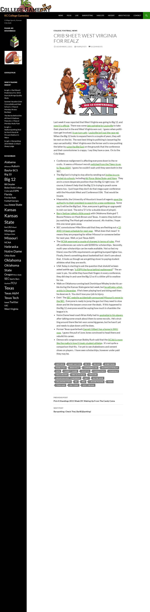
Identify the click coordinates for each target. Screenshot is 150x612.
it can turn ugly (79, 132)
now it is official (61, 125)
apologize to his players (111, 315)
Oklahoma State (63, 382)
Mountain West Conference (68, 378)
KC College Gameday (16, 15)
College (57, 31)
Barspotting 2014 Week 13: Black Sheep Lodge (12, 143)
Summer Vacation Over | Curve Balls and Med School (13, 104)
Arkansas (7, 166)
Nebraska (11, 247)
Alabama (10, 162)
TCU (14, 283)
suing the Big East (75, 146)
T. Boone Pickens (96, 382)
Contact (137, 15)
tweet (6, 302)
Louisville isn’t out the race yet (103, 132)
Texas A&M (60, 385)
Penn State (17, 275)
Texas (110, 382)
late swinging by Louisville (100, 125)
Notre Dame (98, 378)
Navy (86, 378)
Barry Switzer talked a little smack (73, 213)
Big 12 (87, 364)
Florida (8, 194)
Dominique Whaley (110, 368)
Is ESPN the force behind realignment (93, 269)
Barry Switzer (74, 364)
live (5, 227)
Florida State (10, 197)
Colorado (8, 191)
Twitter (14, 302)
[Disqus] (88, 458)
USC (6, 305)
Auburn (15, 166)
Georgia (15, 201)
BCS (15, 170)
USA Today (73, 385)
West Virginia (88, 385)
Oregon (8, 274)
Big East (97, 364)
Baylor (8, 170)
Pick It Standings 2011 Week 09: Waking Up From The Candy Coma (84, 399)
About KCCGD (124, 15)
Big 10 (8, 174)
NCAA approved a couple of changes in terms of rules (87, 241)
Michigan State (9, 234)
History (111, 15)
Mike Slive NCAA (78, 375)
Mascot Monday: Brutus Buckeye (11, 109)
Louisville (113, 371)
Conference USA (90, 368)
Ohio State (9, 255)
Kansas (10, 209)
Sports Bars (14, 279)
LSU (10, 227)
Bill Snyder (9, 184)
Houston (85, 371)
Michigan (9, 230)
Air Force (60, 364)
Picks (69, 15)
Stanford (7, 283)
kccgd (6, 90)
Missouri (93, 375)
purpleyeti (81, 46)
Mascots (100, 15)
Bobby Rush (110, 364)
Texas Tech (11, 298)
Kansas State (99, 371)
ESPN (58, 371)
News (60, 15)
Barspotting (87, 15)
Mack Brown (62, 375)
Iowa (6, 205)
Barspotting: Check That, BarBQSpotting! (72, 410)
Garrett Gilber (70, 371)
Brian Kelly (75, 368)
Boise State (61, 368)
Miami (14, 227)
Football (66, 31)
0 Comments (96, 46)
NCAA (7, 242)
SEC (76, 382)
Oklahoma (12, 260)
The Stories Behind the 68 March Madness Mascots (13, 118)
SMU (83, 382)
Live (76, 15)
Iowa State (15, 204)
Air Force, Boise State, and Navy (101, 178)
